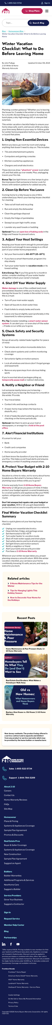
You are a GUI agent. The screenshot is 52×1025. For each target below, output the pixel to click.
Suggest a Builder (12, 889)
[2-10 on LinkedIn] (3, 944)
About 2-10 (9, 787)
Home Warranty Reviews (15, 800)
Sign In (47, 3)
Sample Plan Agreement (15, 830)
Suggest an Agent (12, 863)
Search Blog (38, 22)
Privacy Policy (13, 1002)
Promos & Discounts (13, 835)
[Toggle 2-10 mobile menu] (47, 11)
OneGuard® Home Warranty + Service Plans (24, 987)
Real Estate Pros (12, 841)
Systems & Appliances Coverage (19, 826)
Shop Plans (34, 11)
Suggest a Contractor (14, 904)
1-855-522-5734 (15, 3)
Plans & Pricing (11, 821)
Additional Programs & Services (19, 880)
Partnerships (10, 937)
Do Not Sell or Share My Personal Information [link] (24, 999)
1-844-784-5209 (26, 778)
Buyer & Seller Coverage (15, 845)
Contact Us (9, 795)
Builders (8, 871)
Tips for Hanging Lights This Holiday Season (22, 591)
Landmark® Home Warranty (18, 983)
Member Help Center (14, 925)
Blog (6, 931)
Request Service (12, 919)
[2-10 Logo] (6, 12)
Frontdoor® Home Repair (17, 972)
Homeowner (10, 817)
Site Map (8, 809)
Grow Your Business (13, 899)
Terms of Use (13, 1006)
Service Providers (12, 895)
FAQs (6, 804)
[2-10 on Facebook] (10, 944)
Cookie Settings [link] (14, 995)
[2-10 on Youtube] (18, 944)
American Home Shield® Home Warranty (23, 976)
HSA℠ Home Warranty (16, 980)
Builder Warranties (12, 875)
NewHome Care (11, 885)
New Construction (12, 854)
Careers (7, 791)
